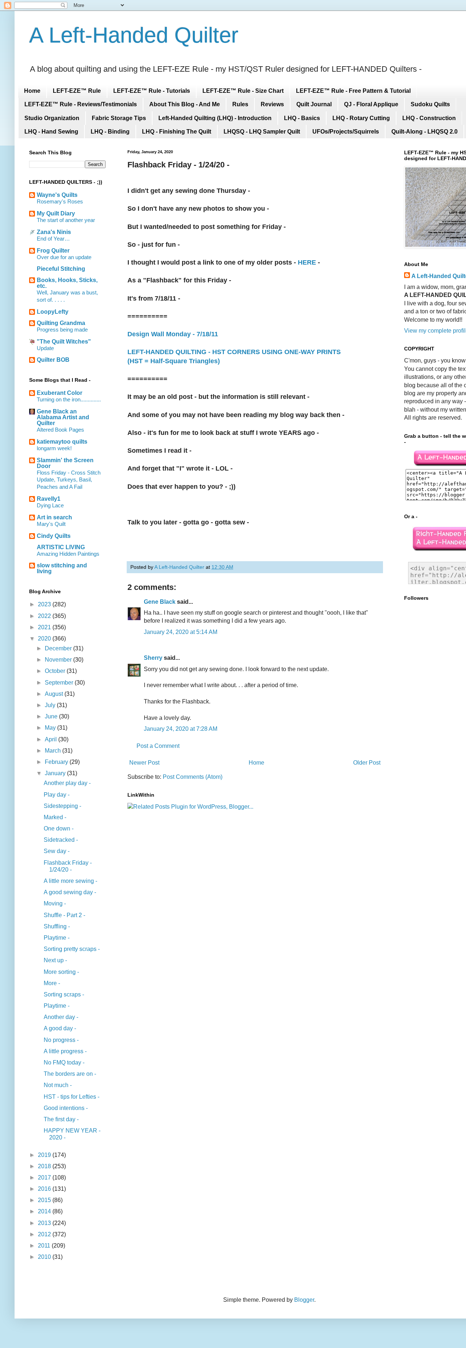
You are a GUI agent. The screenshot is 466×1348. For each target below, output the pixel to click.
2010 (45, 1257)
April (51, 739)
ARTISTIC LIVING (61, 547)
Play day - (57, 795)
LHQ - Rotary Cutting (361, 118)
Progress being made (62, 329)
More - (52, 983)
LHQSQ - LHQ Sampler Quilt (262, 131)
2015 (45, 1200)
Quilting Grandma (61, 323)
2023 (45, 604)
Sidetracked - (61, 840)
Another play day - (67, 783)
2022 (45, 616)
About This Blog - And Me (184, 104)
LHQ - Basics (302, 118)
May (51, 728)
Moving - (55, 903)
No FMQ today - (64, 1062)
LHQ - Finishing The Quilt (176, 131)
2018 (45, 1166)
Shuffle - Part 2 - (64, 915)
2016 (45, 1189)
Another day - (61, 1017)
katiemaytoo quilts (62, 442)
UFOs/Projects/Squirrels (345, 131)
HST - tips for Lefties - (71, 1097)
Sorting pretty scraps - (72, 949)
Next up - (55, 960)
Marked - (55, 817)
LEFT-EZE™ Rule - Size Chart (243, 91)
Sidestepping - (62, 806)
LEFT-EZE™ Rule (77, 91)
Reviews (272, 104)
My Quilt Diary (56, 213)
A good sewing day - (70, 892)
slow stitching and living (62, 568)
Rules (240, 104)
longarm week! (54, 448)
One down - (59, 828)
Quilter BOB (53, 360)
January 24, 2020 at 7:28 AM (180, 729)
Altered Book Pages (60, 430)
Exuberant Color (59, 393)
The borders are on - (70, 1074)
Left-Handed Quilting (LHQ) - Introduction (215, 118)
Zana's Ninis (54, 232)
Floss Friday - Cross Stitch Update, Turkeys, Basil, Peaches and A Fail (68, 479)
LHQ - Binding (110, 131)
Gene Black (159, 602)
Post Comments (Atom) (192, 777)
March (53, 751)
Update (45, 348)
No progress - (61, 1040)
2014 (45, 1211)
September (60, 682)
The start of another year (66, 220)
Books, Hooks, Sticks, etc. (67, 283)
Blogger (304, 1300)
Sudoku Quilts (430, 104)
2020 (45, 638)
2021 (45, 627)
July (51, 705)
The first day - (61, 1119)
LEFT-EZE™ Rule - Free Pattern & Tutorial (353, 91)
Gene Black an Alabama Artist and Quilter (63, 417)
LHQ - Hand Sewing (51, 131)
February (57, 762)
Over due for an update (64, 257)
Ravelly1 (48, 499)
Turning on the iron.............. (69, 399)
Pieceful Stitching (61, 269)
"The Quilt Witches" (64, 341)
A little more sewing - (70, 881)
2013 (45, 1223)
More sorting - (61, 972)
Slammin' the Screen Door (65, 463)
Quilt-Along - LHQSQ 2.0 (424, 131)
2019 (45, 1155)
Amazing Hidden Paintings (68, 554)
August (54, 694)
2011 (45, 1245)
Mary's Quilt (51, 524)
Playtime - (57, 938)
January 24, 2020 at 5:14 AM (180, 632)
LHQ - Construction (429, 118)
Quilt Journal (314, 104)
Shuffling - (57, 926)
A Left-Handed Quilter (133, 35)
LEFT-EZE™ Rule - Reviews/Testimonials (80, 104)
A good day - (60, 1028)
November (59, 660)
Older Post (366, 763)
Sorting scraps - (64, 994)
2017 (45, 1177)
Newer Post (144, 763)
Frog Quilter (53, 250)
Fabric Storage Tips (119, 118)
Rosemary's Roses (60, 201)
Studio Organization (51, 118)
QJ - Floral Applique (371, 104)
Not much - (58, 1085)
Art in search (54, 517)
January (56, 773)
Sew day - (57, 851)
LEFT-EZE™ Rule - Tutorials (151, 91)
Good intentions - (66, 1108)
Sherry (153, 658)
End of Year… (53, 238)
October (56, 671)
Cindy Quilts (54, 536)
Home (32, 91)
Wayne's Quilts (57, 195)
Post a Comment (158, 746)
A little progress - (65, 1051)
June (52, 716)
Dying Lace (50, 505)
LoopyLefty (52, 312)
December (59, 648)
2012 (45, 1234)
